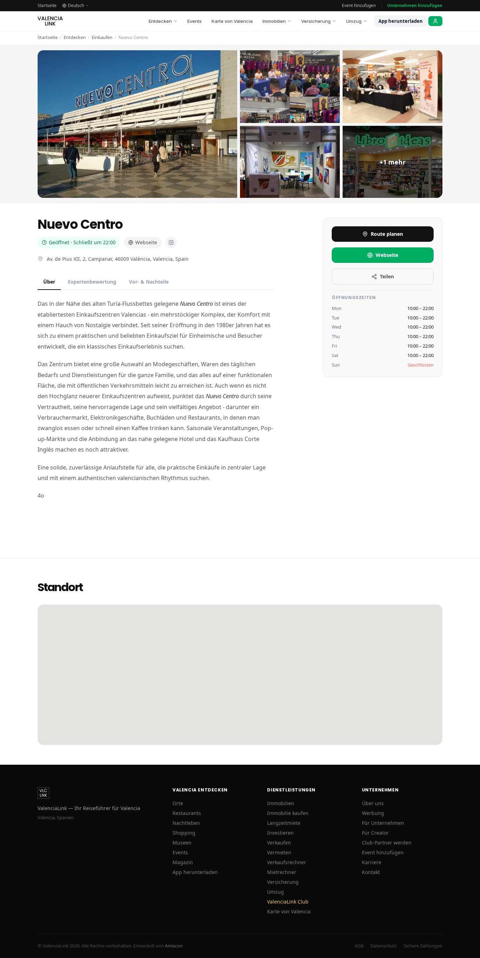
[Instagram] (171, 242)
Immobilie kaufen (288, 813)
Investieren (280, 832)
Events (194, 21)
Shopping (184, 832)
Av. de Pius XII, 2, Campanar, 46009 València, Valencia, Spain (118, 258)
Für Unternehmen (383, 823)
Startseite (47, 6)
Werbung (373, 813)
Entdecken (160, 21)
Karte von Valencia (232, 21)
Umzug (354, 21)
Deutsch (76, 5)
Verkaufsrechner (286, 862)
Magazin (183, 862)
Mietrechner (281, 872)
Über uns (373, 803)
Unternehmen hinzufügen (414, 6)
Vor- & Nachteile (149, 281)
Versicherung (316, 21)
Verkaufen (279, 842)
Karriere (371, 862)
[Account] (435, 21)
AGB (359, 946)
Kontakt (371, 872)
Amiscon (174, 946)
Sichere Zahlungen (423, 946)
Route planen (387, 234)
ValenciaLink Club (288, 901)
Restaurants (187, 813)
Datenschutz (383, 946)
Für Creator (375, 832)
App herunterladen (400, 21)
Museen (182, 842)
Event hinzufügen (359, 6)
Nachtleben (186, 823)
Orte (178, 803)
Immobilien (274, 21)
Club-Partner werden (386, 842)
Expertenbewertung (92, 281)
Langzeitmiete (283, 823)
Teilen (387, 276)
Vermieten (279, 852)
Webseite (146, 242)
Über (49, 281)
